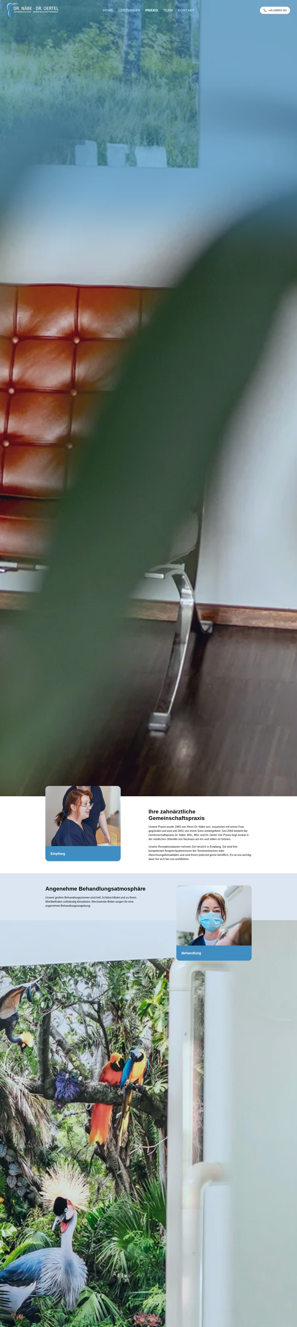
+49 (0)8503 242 (277, 10)
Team (168, 10)
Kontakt (186, 10)
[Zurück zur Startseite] (32, 10)
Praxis (151, 10)
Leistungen (129, 10)
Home (108, 10)
